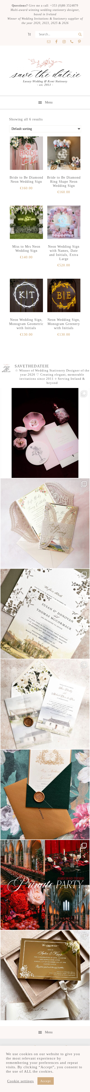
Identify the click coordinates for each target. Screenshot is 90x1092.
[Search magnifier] (80, 34)
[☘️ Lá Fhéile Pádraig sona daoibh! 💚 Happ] (45, 794)
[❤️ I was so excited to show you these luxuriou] (45, 975)
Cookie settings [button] (20, 1081)
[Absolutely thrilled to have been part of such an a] (45, 885)
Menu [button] (49, 102)
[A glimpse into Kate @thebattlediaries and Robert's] (45, 433)
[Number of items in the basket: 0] (29, 34)
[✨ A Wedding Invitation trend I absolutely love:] (45, 614)
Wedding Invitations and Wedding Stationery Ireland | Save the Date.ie (45, 72)
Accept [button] (45, 1081)
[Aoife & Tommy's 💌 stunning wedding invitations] (45, 523)
